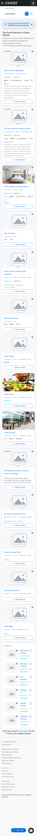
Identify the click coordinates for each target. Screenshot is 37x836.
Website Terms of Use (8, 787)
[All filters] (32, 14)
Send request (23, 731)
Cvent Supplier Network (9, 741)
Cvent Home (5, 768)
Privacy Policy (6, 781)
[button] (18, 80)
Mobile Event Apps (7, 755)
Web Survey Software (8, 760)
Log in (10, 23)
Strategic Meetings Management (11, 757)
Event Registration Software (10, 752)
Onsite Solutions (6, 744)
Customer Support (7, 774)
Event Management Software (10, 749)
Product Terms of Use (8, 784)
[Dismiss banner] (31, 24)
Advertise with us (7, 790)
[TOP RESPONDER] (5, 128)
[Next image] (32, 175)
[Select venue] (30, 650)
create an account (21, 23)
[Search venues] (27, 14)
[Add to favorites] (32, 51)
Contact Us (5, 771)
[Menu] (2, 3)
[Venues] (33, 3)
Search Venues (9, 8)
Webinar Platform (7, 763)
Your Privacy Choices (8, 776)
